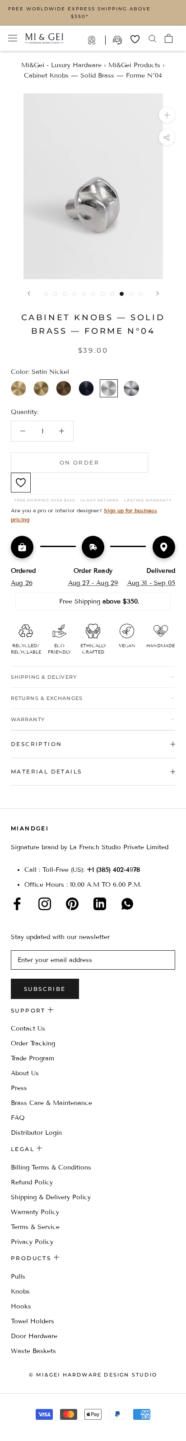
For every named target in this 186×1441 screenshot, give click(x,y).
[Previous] (29, 293)
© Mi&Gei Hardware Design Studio (93, 1375)
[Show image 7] (103, 294)
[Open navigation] (12, 38)
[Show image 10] (131, 294)
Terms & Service (35, 1227)
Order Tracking (33, 1043)
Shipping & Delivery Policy (51, 1197)
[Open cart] (168, 38)
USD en (37, 1426)
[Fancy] (127, 904)
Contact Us (28, 1028)
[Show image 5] (84, 294)
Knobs (20, 1291)
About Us (25, 1073)
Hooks (21, 1306)
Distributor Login (36, 1133)
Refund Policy (32, 1182)
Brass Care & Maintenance (51, 1103)
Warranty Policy (35, 1212)
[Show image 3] (65, 294)
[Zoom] (167, 115)
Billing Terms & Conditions (51, 1167)
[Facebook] (17, 904)
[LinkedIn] (99, 904)
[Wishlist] (135, 39)
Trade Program (96, 40)
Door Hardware (34, 1336)
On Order (79, 462)
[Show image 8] (112, 294)
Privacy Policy (32, 1242)
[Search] (153, 38)
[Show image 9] (122, 294)
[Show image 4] (74, 294)
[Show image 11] (141, 294)
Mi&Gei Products (134, 65)
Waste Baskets (33, 1351)
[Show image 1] (46, 294)
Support (118, 40)
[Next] (157, 293)
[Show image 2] (55, 294)
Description (36, 744)
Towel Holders (32, 1321)
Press (19, 1088)
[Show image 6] (93, 294)
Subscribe (45, 988)
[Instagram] (44, 904)
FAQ (18, 1118)
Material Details (46, 771)
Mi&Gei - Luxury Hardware (61, 65)
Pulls (18, 1276)
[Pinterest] (72, 904)
